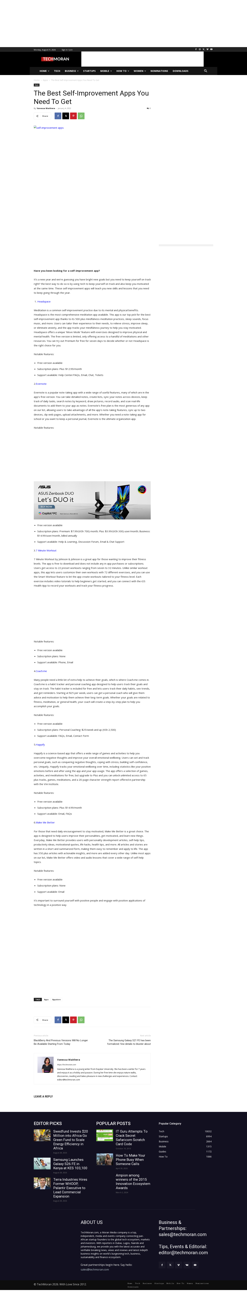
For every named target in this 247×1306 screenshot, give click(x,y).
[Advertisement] (101, 23)
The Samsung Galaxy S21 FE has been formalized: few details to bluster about (129, 1042)
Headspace (44, 301)
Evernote (41, 383)
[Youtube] (211, 49)
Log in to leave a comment (48, 1102)
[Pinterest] (73, 116)
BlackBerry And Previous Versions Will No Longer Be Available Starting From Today (61, 1042)
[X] (204, 49)
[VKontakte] (187, 1265)
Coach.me (41, 671)
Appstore (56, 999)
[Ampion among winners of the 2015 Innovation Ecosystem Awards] (104, 1179)
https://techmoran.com (66, 1064)
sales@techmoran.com (95, 1269)
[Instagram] (200, 49)
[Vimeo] (207, 49)
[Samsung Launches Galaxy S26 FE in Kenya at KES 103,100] (42, 1163)
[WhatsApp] (81, 116)
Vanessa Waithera (46, 108)
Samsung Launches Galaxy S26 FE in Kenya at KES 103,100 (70, 1164)
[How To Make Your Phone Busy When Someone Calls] (104, 1159)
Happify (40, 744)
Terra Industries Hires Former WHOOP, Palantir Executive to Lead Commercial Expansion (70, 1187)
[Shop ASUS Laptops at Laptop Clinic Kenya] (92, 500)
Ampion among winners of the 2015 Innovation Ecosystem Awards (133, 1181)
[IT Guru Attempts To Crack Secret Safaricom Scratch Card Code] (104, 1135)
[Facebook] (196, 49)
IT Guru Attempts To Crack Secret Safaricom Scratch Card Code (132, 1137)
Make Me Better (45, 822)
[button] (206, 71)
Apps (36, 85)
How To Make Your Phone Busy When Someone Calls (130, 1159)
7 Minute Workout (46, 550)
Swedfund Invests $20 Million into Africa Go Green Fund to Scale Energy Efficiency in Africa (70, 1139)
